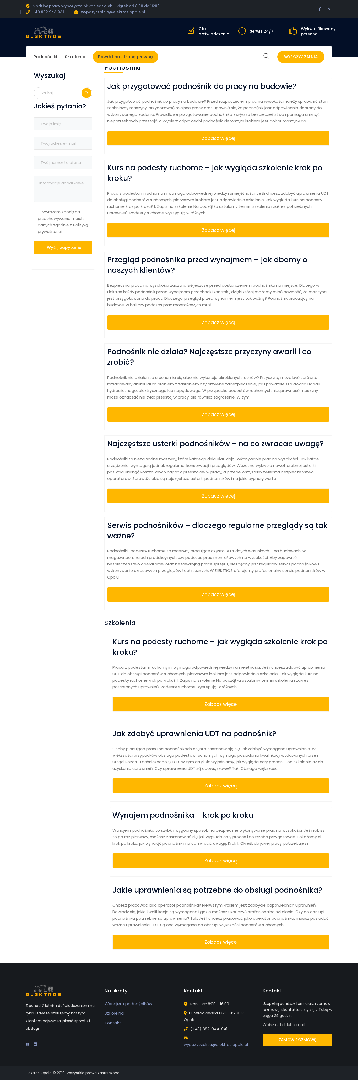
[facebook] (27, 1044)
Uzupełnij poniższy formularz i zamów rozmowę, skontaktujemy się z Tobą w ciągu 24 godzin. (297, 1009)
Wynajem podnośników (128, 1004)
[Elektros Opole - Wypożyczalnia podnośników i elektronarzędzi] (43, 32)
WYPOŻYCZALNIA (301, 56)
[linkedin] (35, 1044)
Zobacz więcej (218, 138)
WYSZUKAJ (86, 93)
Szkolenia (114, 1013)
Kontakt (113, 1023)
